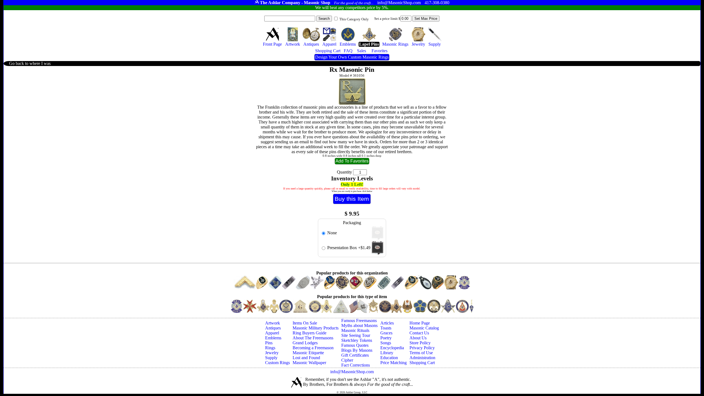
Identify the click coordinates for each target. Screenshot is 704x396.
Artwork (272, 323)
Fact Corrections (355, 365)
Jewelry (272, 352)
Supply (271, 357)
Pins (269, 342)
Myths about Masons (359, 325)
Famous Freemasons (359, 320)
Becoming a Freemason (313, 347)
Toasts (385, 328)
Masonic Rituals (355, 330)
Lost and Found (306, 357)
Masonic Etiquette (308, 352)
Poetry (386, 338)
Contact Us (419, 333)
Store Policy (420, 342)
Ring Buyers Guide (309, 333)
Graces (386, 333)
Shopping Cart (422, 362)
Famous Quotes (355, 345)
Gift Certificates (355, 355)
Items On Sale (305, 323)
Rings (270, 347)
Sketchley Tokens (356, 340)
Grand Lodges (305, 342)
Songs (385, 342)
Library (386, 352)
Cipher (347, 360)
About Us (418, 338)
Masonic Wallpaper (309, 362)
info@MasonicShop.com (352, 371)
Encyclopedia (392, 347)
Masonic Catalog (424, 328)
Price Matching (393, 362)
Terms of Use (421, 352)
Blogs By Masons (356, 350)
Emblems (273, 338)
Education (389, 357)
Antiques (273, 328)
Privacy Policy (422, 347)
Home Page (419, 323)
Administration (422, 357)
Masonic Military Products (316, 328)
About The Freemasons (313, 338)
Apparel (272, 333)
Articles (387, 323)
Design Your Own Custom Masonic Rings (352, 57)
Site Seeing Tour (355, 335)
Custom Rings (277, 362)
